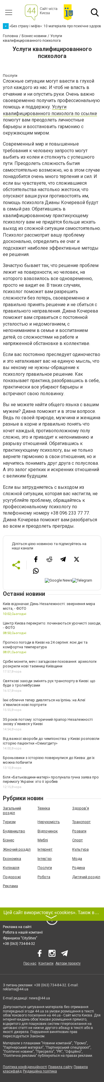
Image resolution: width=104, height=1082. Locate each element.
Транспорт (81, 822)
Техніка (44, 808)
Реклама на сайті (17, 927)
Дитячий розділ (86, 877)
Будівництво (14, 831)
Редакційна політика (40, 1071)
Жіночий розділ (17, 849)
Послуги (45, 867)
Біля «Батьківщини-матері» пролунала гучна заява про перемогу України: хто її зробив (51, 779)
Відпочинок (48, 831)
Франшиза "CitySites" (20, 938)
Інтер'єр (45, 858)
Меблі (43, 840)
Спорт (77, 840)
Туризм (9, 822)
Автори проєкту (68, 963)
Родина (78, 867)
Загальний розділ (12, 810)
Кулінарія (11, 867)
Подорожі (12, 877)
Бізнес (8, 840)
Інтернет (45, 849)
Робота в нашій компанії (23, 932)
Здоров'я (80, 808)
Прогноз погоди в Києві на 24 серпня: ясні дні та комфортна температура (45, 644)
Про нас (29, 963)
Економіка (12, 858)
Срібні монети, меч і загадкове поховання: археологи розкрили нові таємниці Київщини (49, 663)
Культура (80, 849)
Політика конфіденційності (25, 1067)
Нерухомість (49, 822)
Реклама (10, 886)
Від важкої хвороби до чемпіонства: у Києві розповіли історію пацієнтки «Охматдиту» (51, 740)
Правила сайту (60, 1067)
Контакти (45, 963)
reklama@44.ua (15, 989)
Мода (77, 858)
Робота (44, 877)
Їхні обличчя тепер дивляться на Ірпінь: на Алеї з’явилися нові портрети (44, 702)
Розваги (79, 831)
